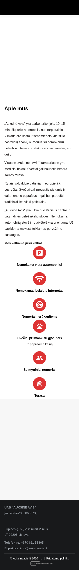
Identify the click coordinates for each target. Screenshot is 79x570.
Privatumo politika (57, 558)
